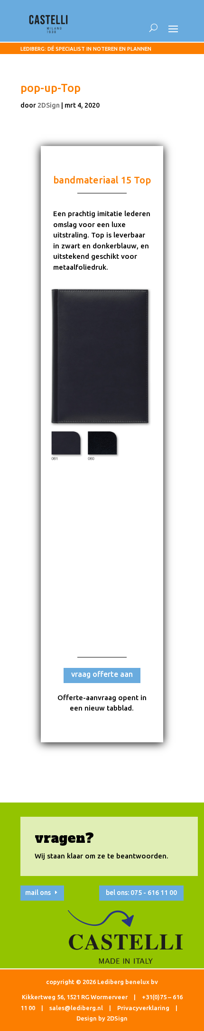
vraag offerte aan (102, 674)
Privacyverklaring (143, 1007)
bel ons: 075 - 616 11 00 (141, 892)
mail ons (38, 892)
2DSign (48, 105)
